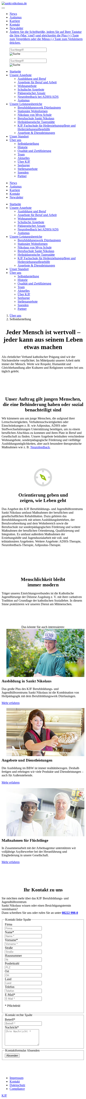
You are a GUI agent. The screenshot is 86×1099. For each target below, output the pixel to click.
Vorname (11, 940)
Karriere (15, 21)
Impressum (16, 1078)
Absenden (12, 1055)
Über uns (15, 140)
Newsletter (16, 28)
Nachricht (12, 1027)
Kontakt (15, 24)
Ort (7, 971)
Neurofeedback (40, 447)
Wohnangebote (27, 86)
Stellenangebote (28, 169)
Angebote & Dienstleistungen (36, 132)
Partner (22, 176)
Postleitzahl (12, 963)
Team (21, 154)
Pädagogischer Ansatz (31, 93)
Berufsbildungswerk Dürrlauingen (39, 107)
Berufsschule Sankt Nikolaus (36, 118)
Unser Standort (19, 136)
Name (9, 932)
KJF (4, 1095)
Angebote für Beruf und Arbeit (37, 82)
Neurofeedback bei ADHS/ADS (38, 96)
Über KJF (24, 161)
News (13, 13)
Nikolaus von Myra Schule (35, 114)
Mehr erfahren (11, 703)
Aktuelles (24, 158)
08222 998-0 (70, 912)
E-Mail (10, 994)
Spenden (23, 172)
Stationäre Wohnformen (33, 111)
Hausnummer (13, 955)
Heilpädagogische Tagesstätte (36, 122)
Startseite (15, 71)
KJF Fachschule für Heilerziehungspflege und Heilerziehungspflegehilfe (47, 127)
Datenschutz (17, 1085)
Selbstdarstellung (28, 143)
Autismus (16, 17)
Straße (9, 948)
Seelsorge (24, 165)
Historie (23, 147)
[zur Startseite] (14, 3)
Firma (8, 924)
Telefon (9, 987)
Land (8, 979)
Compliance (17, 1088)
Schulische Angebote (31, 89)
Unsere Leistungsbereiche (26, 104)
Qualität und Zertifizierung (34, 151)
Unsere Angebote (21, 75)
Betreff (10, 1019)
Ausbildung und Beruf (32, 78)
